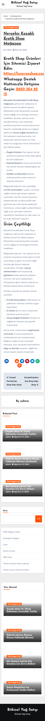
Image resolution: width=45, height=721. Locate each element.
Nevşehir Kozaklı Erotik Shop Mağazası (19, 38)
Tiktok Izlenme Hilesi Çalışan (16, 563)
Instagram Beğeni (11, 538)
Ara (5, 510)
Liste (5, 544)
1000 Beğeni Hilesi (11, 532)
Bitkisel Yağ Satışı (24, 2)
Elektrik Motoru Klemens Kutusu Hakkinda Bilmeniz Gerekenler (20, 637)
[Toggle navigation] (3, 4)
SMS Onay (7, 557)
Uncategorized (11, 27)
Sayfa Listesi (9, 551)
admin (9, 50)
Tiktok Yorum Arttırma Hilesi (16, 570)
